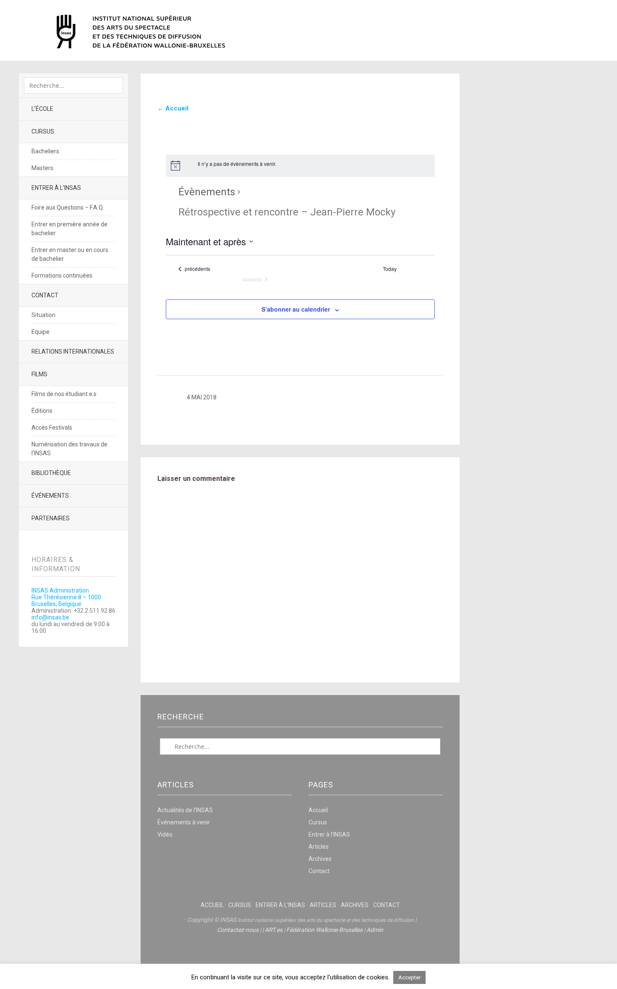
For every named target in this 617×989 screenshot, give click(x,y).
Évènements (206, 192)
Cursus (42, 131)
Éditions (41, 410)
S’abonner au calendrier (295, 309)
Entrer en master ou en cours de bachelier (69, 254)
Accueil (318, 810)
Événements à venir (183, 822)
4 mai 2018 (202, 397)
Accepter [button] (409, 977)
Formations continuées (61, 275)
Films (39, 374)
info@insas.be (50, 617)
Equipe (40, 331)
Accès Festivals (51, 427)
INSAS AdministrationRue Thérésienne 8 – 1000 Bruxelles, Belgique (66, 597)
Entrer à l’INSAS (56, 187)
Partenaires (50, 518)
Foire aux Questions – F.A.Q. (67, 207)
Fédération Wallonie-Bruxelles (324, 929)
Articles (318, 846)
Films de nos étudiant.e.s (64, 394)
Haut (300, 956)
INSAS (141, 31)
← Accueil (172, 108)
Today (390, 268)
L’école (42, 108)
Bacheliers (45, 151)
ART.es (273, 929)
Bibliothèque (51, 473)
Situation (43, 315)
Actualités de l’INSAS (185, 810)
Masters (42, 168)
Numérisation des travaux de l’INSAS (69, 448)
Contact (44, 295)
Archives (320, 858)
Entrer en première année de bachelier (69, 228)
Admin (374, 929)
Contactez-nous (238, 929)
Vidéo (165, 834)
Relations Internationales (72, 351)
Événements (50, 495)
